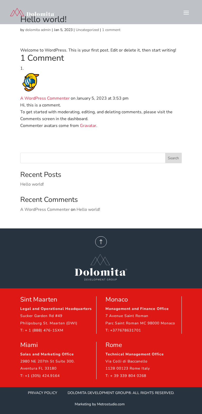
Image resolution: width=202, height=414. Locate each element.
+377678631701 (125, 330)
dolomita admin (38, 29)
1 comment (111, 29)
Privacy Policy (43, 392)
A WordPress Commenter (45, 98)
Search (173, 158)
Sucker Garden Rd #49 (41, 315)
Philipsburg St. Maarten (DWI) (48, 323)
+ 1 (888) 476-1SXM (44, 330)
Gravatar (88, 126)
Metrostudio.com (111, 404)
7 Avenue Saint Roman (126, 315)
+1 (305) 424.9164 (42, 375)
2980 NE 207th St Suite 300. (47, 361)
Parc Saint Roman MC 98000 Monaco (140, 323)
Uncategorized (87, 29)
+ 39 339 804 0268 (128, 375)
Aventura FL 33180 (38, 368)
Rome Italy (140, 368)
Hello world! (32, 184)
